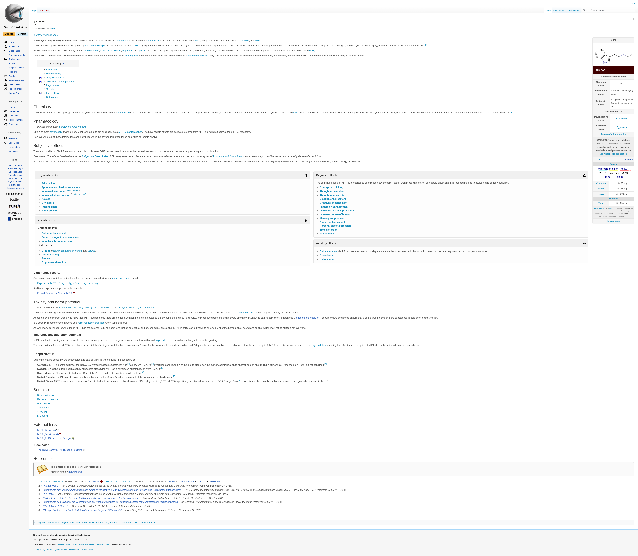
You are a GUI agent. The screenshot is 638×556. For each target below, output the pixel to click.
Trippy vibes (14, 147)
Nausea (46, 199)
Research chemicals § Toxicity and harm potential (86, 307)
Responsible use (46, 395)
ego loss (142, 50)
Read (548, 10)
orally (312, 50)
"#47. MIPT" (93, 481)
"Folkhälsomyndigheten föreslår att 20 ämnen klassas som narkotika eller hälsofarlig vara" (91, 498)
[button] (628, 159)
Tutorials (12, 76)
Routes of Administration (613, 134)
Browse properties (15, 188)
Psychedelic (622, 118)
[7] (174, 376)
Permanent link (15, 178)
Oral (599, 159)
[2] (128, 364)
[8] (239, 380)
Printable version (15, 175)
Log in (632, 3)
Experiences (14, 51)
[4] (325, 364)
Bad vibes (13, 151)
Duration (613, 198)
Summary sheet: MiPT (46, 35)
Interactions (613, 221)
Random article (15, 89)
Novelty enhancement (332, 222)
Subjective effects (16, 68)
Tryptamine (622, 127)
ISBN (172, 481)
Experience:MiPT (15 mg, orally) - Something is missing (67, 283)
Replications (14, 59)
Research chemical (47, 399)
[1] (426, 45)
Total (600, 203)
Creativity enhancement (333, 202)
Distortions (326, 255)
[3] (152, 364)
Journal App (14, 93)
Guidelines (13, 116)
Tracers (46, 258)
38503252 (214, 481)
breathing (66, 250)
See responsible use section (613, 154)
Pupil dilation (49, 206)
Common (601, 183)
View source (559, 10)
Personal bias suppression (335, 225)
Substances (14, 46)
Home (11, 42)
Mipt (53, 29)
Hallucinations (328, 259)
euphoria (127, 50)
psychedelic (122, 40)
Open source (14, 124)
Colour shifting (50, 254)
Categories (40, 522)
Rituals (12, 63)
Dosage (613, 164)
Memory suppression (332, 218)
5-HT (122, 132)
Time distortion (328, 229)
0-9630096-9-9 (186, 481)
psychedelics (162, 340)
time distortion (91, 50)
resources (609, 211)
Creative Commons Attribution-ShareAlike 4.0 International (83, 544)
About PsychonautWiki (57, 550)
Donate (9, 33)
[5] (162, 368)
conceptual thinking (110, 50)
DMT (197, 40)
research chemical (198, 55)
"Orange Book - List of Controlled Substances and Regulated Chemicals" (82, 510)
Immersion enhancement (334, 206)
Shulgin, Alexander (53, 481)
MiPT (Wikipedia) (46, 430)
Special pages (15, 172)
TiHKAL (137, 45)
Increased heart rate (53, 191)
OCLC (202, 481)
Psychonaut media (17, 55)
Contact (22, 33)
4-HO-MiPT (43, 411)
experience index (121, 278)
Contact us (14, 111)
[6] (143, 372)
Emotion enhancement (333, 199)
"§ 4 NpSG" (49, 494)
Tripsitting (13, 72)
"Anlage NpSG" (51, 485)
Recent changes (16, 120)
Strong (600, 188)
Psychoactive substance (74, 522)
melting (56, 250)
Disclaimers (74, 550)
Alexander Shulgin (95, 45)
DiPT (240, 40)
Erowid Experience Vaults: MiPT (54, 293)
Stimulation (48, 183)
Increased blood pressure (56, 195)
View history (574, 10)
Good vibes (14, 143)
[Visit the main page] (14, 15)
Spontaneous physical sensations (61, 187)
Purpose (599, 70)
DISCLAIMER (599, 208)
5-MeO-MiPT (44, 416)
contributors (237, 156)
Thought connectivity (332, 195)
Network (13, 138)
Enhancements (328, 251)
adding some (75, 471)
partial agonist (134, 132)
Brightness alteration (54, 262)
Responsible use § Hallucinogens (137, 307)
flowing (91, 250)
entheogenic (131, 55)
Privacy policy (39, 550)
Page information (15, 181)
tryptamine (154, 40)
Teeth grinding (50, 210)
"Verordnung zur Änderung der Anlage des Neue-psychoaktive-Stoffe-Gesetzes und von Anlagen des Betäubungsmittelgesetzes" (112, 490)
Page (33, 10)
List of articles (15, 85)
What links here (15, 165)
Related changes (15, 168)
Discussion (43, 10)
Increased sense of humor (335, 214)
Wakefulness (327, 233)
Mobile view (87, 550)
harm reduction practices (91, 322)
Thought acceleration (332, 191)
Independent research (307, 317)
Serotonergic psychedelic (72, 126)
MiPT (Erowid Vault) (48, 434)
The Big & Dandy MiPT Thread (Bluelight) (59, 450)
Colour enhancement (54, 233)
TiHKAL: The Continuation (118, 481)
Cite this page (15, 185)
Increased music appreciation (337, 210)
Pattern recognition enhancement (61, 237)
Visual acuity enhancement (57, 241)
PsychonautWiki (221, 156)
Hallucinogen (96, 522)
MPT (246, 40)
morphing (77, 250)
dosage (612, 208)
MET (257, 40)
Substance (53, 522)
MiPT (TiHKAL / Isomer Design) (54, 438)
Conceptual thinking (331, 187)
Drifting (46, 250)
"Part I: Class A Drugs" (55, 506)
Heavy (601, 194)
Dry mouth (48, 202)
